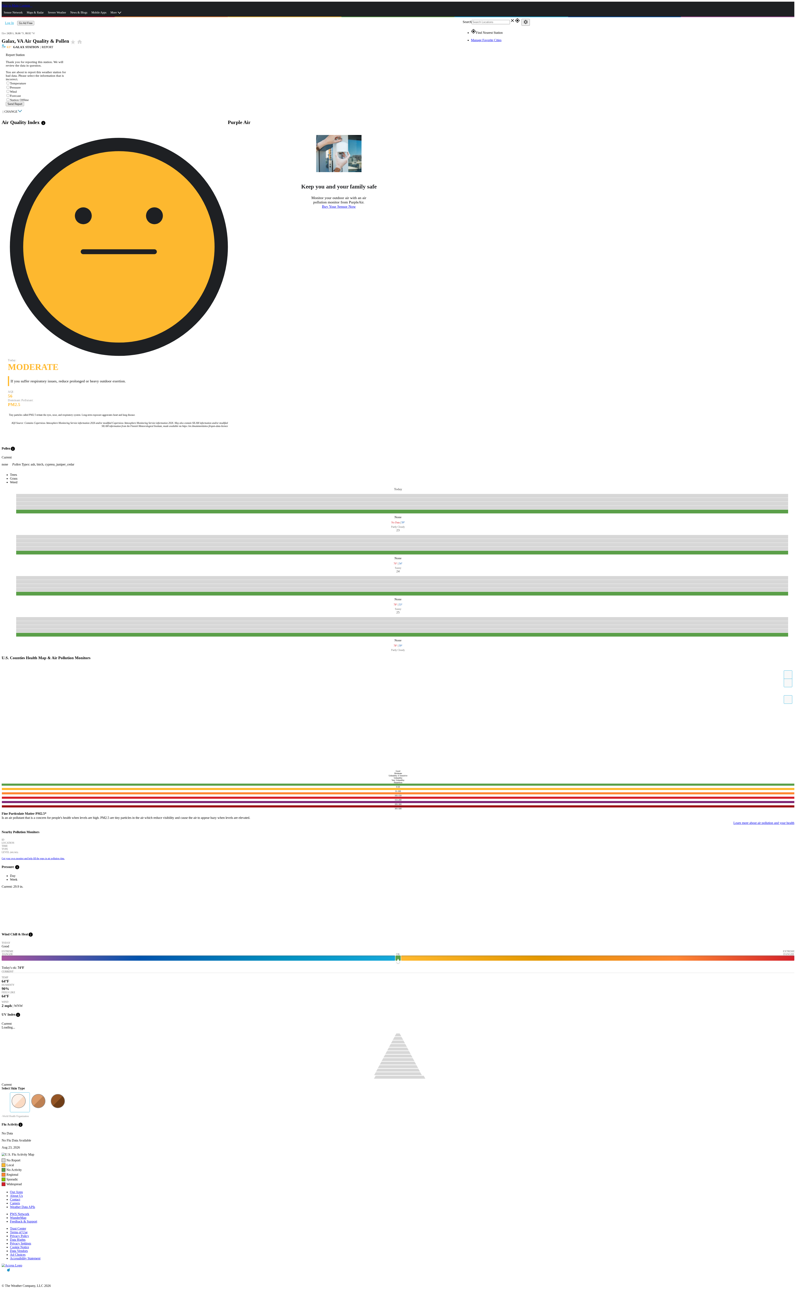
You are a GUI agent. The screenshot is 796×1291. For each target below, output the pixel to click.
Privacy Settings (20, 1243)
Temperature (18, 83)
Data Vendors (19, 1251)
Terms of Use (19, 1232)
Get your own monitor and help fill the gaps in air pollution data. (33, 858)
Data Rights (17, 1239)
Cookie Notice (19, 1247)
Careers (15, 1203)
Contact (15, 1199)
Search (467, 22)
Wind (13, 91)
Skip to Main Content (16, 5)
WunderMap (18, 1217)
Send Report (14, 104)
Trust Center (18, 1228)
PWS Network (19, 1214)
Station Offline (19, 100)
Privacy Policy (19, 1236)
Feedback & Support (23, 1221)
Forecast (15, 95)
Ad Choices (17, 1254)
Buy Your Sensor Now (339, 206)
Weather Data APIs (22, 1207)
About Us (16, 1195)
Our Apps (16, 1192)
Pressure (15, 87)
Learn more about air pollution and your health (763, 823)
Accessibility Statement (25, 1258)
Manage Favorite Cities (486, 40)
